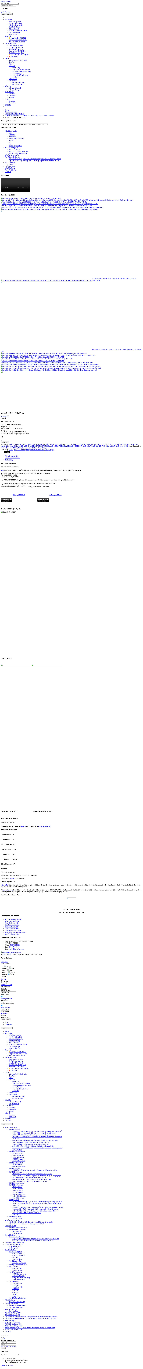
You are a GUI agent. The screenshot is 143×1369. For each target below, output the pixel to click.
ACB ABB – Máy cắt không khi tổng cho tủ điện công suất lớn (33, 1146)
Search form (5, 994)
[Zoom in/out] (1, 1335)
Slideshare (12, 1109)
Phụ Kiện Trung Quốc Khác (17, 1298)
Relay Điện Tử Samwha (12, 1322)
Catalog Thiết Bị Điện (16, 1059)
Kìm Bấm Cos (13, 1311)
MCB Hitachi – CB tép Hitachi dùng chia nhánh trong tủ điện (32, 1174)
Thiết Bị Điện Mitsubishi (17, 1152)
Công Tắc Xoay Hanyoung (21, 1278)
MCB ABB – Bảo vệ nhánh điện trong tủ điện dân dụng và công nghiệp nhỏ (37, 1131)
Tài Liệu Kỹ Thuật (10, 1057)
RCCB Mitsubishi (18, 1155)
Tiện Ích (7, 1072)
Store (61, 444)
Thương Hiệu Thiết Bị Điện (17, 1065)
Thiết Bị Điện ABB (14, 1129)
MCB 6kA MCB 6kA (60, 446)
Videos (11, 1078)
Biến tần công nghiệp (16, 1039)
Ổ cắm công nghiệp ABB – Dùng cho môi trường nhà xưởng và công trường (37, 1148)
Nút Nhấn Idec (17, 1270)
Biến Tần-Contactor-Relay (21, 1083)
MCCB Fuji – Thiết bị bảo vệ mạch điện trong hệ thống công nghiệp (34, 1170)
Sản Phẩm (8, 1033)
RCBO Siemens (17, 1189)
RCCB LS (15, 1205)
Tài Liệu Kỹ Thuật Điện (16, 1063)
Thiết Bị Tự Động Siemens (17, 1229)
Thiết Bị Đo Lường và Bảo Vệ (14, 1242)
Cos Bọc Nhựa (17, 1259)
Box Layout (4, 981)
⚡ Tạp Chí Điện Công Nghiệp (19, 1068)
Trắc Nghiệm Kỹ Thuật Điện (18, 1074)
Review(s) (5, 416)
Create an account (7, 1365)
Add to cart (5, 442)
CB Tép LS (126, 444)
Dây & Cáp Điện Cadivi (16, 1237)
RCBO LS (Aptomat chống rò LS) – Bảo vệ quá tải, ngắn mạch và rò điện (36, 1203)
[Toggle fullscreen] (3, 1335)
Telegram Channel (15, 1102)
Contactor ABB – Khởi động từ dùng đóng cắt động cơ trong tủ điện (35, 1140)
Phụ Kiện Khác (13, 1281)
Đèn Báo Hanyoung (18, 1276)
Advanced (4, 1013)
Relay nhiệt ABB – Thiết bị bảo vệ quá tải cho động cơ (30, 1142)
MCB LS (70, 446)
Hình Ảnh (11, 1076)
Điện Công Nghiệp (11, 112)
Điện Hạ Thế (6, 954)
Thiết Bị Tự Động (14, 1041)
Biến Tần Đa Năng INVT (13, 1313)
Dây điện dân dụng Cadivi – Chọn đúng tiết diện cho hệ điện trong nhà (35, 1239)
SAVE (3, 1019)
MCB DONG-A (17, 1165)
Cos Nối (15, 1257)
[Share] (5, 1335)
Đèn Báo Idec (17, 1268)
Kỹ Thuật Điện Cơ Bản (16, 1061)
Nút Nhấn (15, 1289)
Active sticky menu (7, 1004)
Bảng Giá (8, 1050)
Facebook (12, 1107)
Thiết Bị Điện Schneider (16, 1183)
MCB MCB (77, 446)
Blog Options (5, 1008)
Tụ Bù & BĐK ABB (15, 1246)
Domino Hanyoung (18, 1279)
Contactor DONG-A (18, 1166)
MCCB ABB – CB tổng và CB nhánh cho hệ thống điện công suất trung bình (37, 1137)
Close (3, 1339)
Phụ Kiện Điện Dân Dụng (17, 1302)
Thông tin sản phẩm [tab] (11, 456)
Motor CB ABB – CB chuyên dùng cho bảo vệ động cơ (30, 1144)
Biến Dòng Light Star (19, 1263)
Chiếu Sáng (16, 1081)
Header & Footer (6, 985)
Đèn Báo (15, 1291)
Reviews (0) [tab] (9, 460)
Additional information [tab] (12, 458)
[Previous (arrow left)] (1, 1337)
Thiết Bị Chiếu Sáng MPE (17, 1305)
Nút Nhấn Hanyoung (19, 1274)
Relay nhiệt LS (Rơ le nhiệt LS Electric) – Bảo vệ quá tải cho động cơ (35, 1211)
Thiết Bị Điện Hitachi (15, 1172)
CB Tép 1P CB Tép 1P (94, 444)
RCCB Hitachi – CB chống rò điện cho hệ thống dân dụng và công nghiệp (36, 1176)
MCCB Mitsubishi (18, 1159)
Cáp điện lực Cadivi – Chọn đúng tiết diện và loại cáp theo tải (33, 1241)
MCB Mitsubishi (17, 1153)
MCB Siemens (17, 1187)
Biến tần (23, 826)
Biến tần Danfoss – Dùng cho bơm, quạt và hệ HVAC (26, 1224)
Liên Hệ (7, 1113)
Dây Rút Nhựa (17, 1283)
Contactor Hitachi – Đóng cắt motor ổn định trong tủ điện (31, 1179)
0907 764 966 (5, 12)
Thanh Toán (12, 1117)
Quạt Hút (15, 1296)
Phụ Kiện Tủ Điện (14, 1046)
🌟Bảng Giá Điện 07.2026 (17, 1052)
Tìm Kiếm (8, 1120)
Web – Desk (13, 1093)
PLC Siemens (17, 1233)
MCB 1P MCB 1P (38, 446)
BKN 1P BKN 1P (72, 444)
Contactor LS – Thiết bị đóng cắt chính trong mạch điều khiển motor (35, 1209)
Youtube (11, 1111)
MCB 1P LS (28, 446)
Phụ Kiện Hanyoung (15, 1272)
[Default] (7, 966)
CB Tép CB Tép (117, 444)
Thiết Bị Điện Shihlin (15, 1216)
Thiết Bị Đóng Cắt (108, 446)
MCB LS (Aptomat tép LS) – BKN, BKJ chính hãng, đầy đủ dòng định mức (29, 116)
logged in (11, 878)
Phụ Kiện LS (16, 1215)
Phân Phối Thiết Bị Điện (16, 1067)
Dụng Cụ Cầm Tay (15, 1048)
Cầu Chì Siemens (18, 1198)
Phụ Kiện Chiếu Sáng (15, 1307)
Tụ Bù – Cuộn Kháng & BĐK (18, 1044)
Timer (14, 1294)
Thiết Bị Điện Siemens (16, 1185)
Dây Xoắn (15, 1285)
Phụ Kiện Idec (13, 1266)
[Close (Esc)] (7, 1335)
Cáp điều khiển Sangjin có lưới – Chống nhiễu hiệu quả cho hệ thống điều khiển (31, 1317)
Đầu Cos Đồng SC (18, 1254)
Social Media (9, 1106)
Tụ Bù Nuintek (13, 1248)
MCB (2, 470)
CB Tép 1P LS (106, 444)
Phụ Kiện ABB (17, 1150)
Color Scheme (5, 964)
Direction (4, 1015)
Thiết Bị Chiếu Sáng (11, 1304)
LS (22, 446)
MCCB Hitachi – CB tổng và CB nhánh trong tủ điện (29, 1177)
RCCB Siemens (17, 1190)
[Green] (10, 970)
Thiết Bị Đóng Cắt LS (121, 446)
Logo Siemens (17, 1231)
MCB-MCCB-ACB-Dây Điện (21, 1085)
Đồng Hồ (15, 1292)
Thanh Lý (8, 1331)
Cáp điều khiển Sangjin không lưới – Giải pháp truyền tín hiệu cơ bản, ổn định (30, 1318)
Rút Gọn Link (13, 1094)
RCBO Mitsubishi (18, 1157)
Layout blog (5, 1009)
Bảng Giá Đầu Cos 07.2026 (18, 1054)
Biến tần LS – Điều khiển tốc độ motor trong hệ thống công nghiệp (31, 1222)
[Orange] (11, 972)
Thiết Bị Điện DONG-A (16, 1163)
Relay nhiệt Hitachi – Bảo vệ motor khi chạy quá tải (29, 1181)
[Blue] (11, 968)
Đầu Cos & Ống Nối (15, 1037)
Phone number (6, 990)
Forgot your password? (9, 1346)
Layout (3, 979)
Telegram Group (14, 1104)
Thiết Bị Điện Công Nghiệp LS (14, 114)
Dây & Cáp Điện (14, 1043)
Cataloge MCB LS (55, 495)
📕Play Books (13, 1070)
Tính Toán (12, 1080)
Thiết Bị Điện (85, 446)
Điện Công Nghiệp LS (13, 446)
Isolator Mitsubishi (18, 1161)
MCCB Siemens (17, 1192)
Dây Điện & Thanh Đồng (20, 1089)
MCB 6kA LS (48, 446)
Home (7, 110)
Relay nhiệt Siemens (19, 1196)
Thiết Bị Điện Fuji (14, 1168)
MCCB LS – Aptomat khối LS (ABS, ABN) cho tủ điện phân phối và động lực (37, 1207)
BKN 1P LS (82, 444)
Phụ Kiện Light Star (15, 1261)
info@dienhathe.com (17, 949)
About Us (12, 1115)
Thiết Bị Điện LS (95, 446)
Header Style (5, 987)
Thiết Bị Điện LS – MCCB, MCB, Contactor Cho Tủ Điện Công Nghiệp (23, 448)
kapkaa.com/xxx (17, 1098)
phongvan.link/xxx (18, 1096)
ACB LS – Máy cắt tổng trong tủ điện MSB (26, 1213)
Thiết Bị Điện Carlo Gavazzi (18, 1228)
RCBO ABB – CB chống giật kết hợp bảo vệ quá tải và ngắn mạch (34, 1133)
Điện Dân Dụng (10, 1300)
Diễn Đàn (8, 1100)
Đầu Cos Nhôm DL (18, 1255)
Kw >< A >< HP (17, 1087)
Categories (8, 1024)
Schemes (4, 962)
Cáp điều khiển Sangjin (12, 1315)
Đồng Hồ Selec (10, 1320)
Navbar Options (6, 998)
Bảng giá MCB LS (19, 495)
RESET (8, 1019)
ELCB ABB (15, 1139)
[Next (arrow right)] (3, 1337)
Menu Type (4, 1000)
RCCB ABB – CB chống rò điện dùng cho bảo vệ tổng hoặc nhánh (34, 1135)
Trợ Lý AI (8, 1119)
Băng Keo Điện (17, 1287)
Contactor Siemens (18, 1194)
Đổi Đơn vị (15, 1091)
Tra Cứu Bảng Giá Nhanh (17, 1055)
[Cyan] (11, 974)
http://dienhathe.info (44, 826)
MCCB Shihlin (17, 1218)
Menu (6, 1023)
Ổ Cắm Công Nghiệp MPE (13, 1326)
